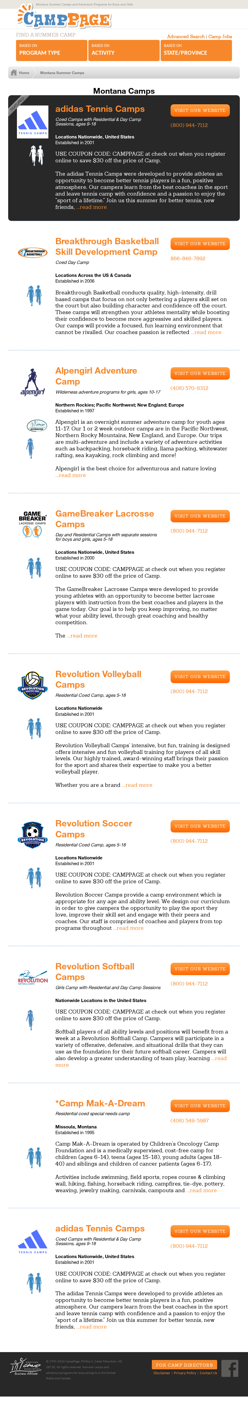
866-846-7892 (188, 258)
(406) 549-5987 (190, 1121)
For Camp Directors (184, 1365)
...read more (91, 206)
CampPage (63, 16)
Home (24, 72)
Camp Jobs (220, 36)
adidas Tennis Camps (100, 108)
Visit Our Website (200, 110)
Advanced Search (186, 36)
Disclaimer (162, 1373)
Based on (39, 50)
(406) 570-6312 (189, 388)
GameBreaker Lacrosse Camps (104, 518)
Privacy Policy (185, 1373)
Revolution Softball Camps (94, 971)
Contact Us (208, 1373)
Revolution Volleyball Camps (98, 679)
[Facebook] (229, 1368)
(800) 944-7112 (189, 125)
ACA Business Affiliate (26, 1366)
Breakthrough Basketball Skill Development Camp (107, 246)
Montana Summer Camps (62, 72)
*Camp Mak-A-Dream (100, 1102)
